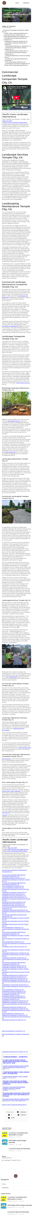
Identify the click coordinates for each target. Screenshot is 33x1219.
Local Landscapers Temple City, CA (13, 887)
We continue (6, 759)
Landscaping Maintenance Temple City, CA (16, 36)
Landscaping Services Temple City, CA (16, 51)
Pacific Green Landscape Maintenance (15, 33)
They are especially (11, 677)
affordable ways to (14, 421)
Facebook (23, 1112)
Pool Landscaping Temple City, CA (15, 62)
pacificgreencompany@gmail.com (18, 849)
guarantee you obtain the (10, 326)
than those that (10, 452)
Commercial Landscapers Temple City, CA (15, 1008)
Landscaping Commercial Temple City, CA (17, 63)
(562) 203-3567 (7, 121)
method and (6, 812)
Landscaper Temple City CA (12, 10)
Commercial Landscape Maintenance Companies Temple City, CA (14, 875)
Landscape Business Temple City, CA (13, 878)
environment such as (23, 383)
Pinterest (23, 1115)
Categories (26, 3)
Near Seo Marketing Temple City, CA (13, 1031)
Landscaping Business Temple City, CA (14, 965)
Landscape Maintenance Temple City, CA (15, 910)
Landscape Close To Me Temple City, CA (14, 897)
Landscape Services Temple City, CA (14, 35)
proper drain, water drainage (11, 791)
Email (12, 1117)
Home (17, 3)
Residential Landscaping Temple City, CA (15, 1002)
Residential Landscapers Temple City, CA (14, 980)
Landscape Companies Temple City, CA (16, 41)
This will (4, 815)
